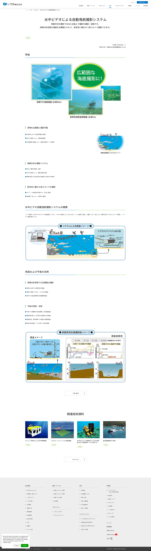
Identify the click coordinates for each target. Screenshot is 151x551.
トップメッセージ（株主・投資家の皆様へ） (114, 491)
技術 (80, 486)
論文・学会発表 (84, 508)
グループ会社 (30, 529)
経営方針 (110, 495)
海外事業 (56, 501)
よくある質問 (111, 516)
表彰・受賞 (83, 497)
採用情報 (109, 527)
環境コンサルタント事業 (59, 490)
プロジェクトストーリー (59, 515)
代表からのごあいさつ (31, 490)
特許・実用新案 (84, 501)
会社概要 (29, 504)
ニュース (109, 523)
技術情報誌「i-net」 (85, 494)
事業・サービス (56, 486)
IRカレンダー (111, 513)
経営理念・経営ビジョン (32, 494)
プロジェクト (56, 507)
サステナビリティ (84, 514)
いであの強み (30, 501)
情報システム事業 (58, 497)
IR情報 (108, 486)
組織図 (28, 526)
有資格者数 (29, 515)
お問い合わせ (110, 530)
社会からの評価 (84, 529)
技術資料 (83, 490)
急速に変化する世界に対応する (88, 525)
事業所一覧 (29, 508)
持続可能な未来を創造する (87, 522)
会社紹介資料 (30, 518)
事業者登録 (29, 511)
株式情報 (110, 506)
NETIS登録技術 (84, 504)
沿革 (28, 522)
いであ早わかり (111, 509)
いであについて (30, 497)
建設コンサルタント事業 (59, 494)
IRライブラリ (111, 502)
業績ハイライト (111, 499)
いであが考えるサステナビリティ (88, 518)
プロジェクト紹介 (58, 511)
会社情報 (27, 486)
